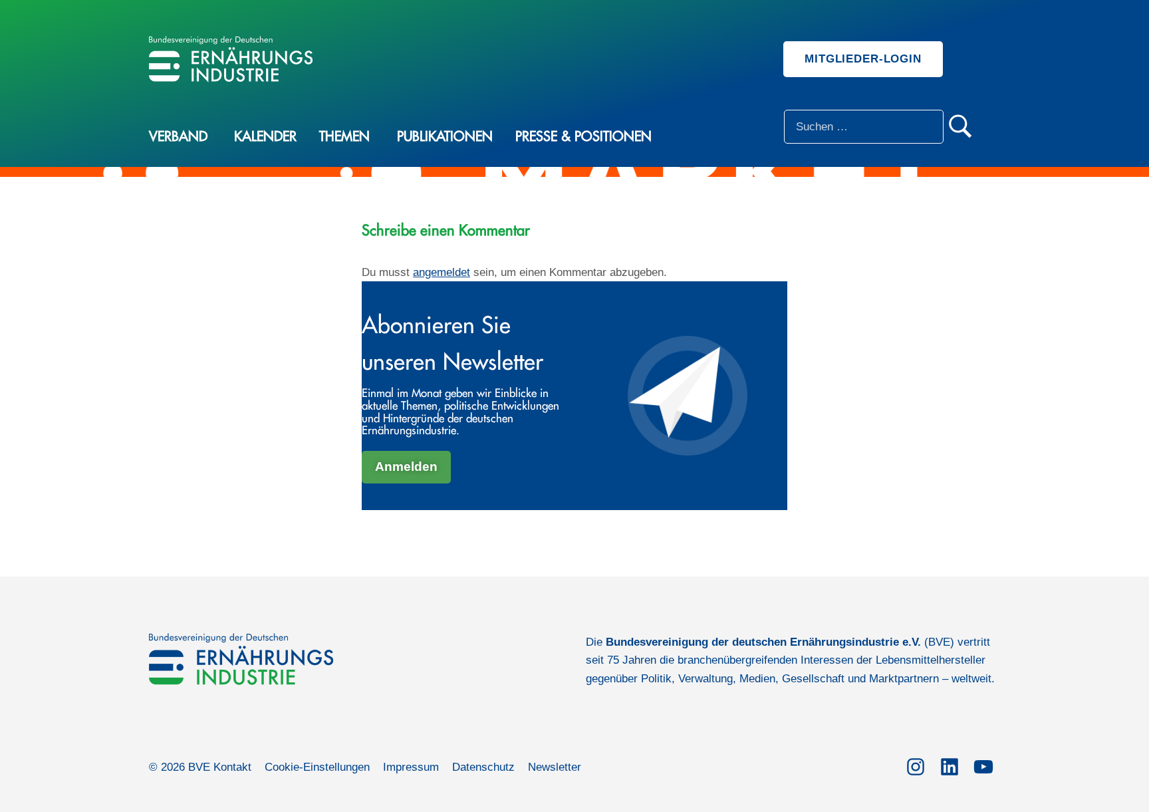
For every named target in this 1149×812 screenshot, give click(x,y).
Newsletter (554, 767)
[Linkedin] (949, 765)
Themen (344, 137)
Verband (178, 137)
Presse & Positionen (583, 137)
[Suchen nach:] (864, 127)
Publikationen (445, 137)
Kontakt (232, 767)
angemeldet (441, 272)
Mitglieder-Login (863, 59)
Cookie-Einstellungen (317, 767)
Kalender (265, 137)
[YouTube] (983, 765)
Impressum (411, 767)
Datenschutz (483, 767)
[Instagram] (915, 765)
